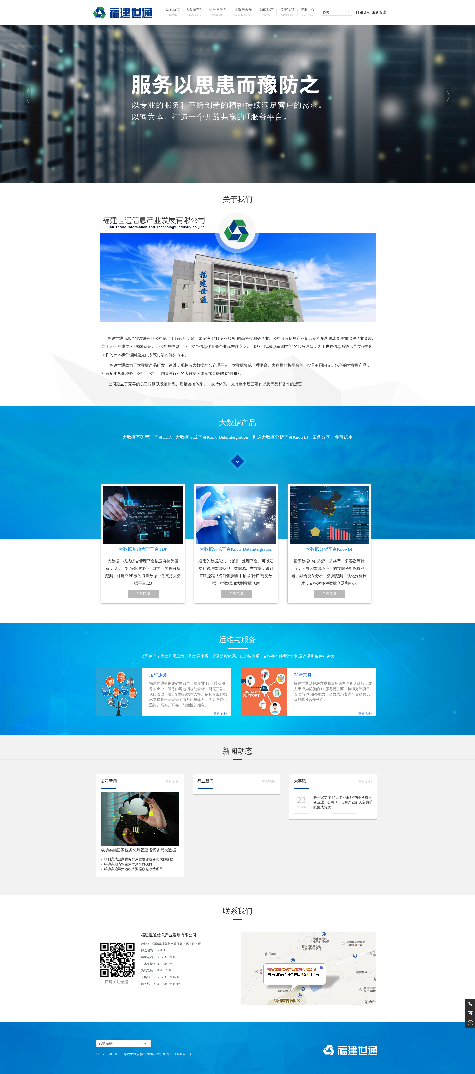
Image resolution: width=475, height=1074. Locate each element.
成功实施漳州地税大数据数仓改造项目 (133, 869)
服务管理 (379, 12)
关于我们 (287, 12)
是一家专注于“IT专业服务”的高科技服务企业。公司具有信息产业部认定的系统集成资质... (342, 802)
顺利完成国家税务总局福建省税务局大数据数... (140, 859)
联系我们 (237, 911)
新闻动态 (267, 12)
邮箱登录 (363, 12)
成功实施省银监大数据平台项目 (128, 864)
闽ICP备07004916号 (179, 1054)
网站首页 (173, 12)
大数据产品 (194, 12)
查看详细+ (220, 713)
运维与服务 (217, 12)
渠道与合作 (243, 12)
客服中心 (307, 12)
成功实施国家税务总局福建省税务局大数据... (140, 850)
